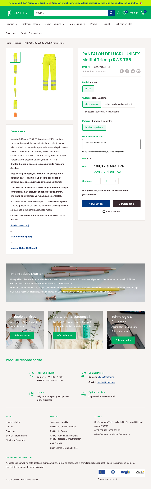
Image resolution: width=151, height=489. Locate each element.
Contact (9, 426)
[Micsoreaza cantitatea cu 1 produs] (97, 181)
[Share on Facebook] (122, 71)
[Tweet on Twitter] (133, 71)
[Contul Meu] (118, 12)
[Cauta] (111, 13)
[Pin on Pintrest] (127, 71)
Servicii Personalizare (31, 33)
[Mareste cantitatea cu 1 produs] (115, 181)
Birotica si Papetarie (15, 440)
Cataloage (11, 33)
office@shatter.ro (105, 377)
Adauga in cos (96, 204)
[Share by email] (138, 71)
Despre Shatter (13, 422)
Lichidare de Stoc (123, 24)
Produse (10, 24)
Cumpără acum (126, 204)
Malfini (86, 67)
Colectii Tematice (53, 24)
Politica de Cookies (59, 431)
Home (8, 43)
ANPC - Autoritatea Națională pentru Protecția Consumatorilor (65, 437)
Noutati (107, 24)
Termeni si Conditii (59, 422)
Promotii (94, 24)
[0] (143, 13)
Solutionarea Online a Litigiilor (64, 448)
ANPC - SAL (56, 443)
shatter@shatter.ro (106, 382)
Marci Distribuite (77, 24)
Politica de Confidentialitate (63, 426)
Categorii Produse (31, 24)
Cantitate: (87, 181)
